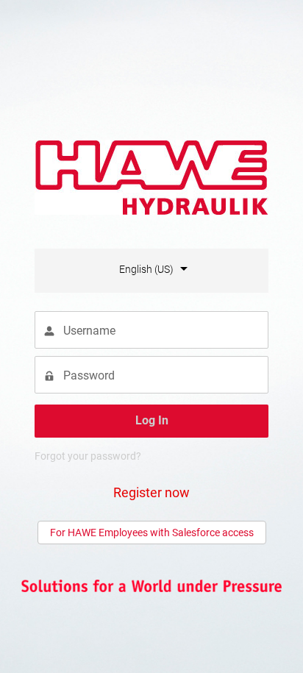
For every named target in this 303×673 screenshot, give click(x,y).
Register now (151, 492)
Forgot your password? (88, 456)
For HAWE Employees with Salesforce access (152, 532)
